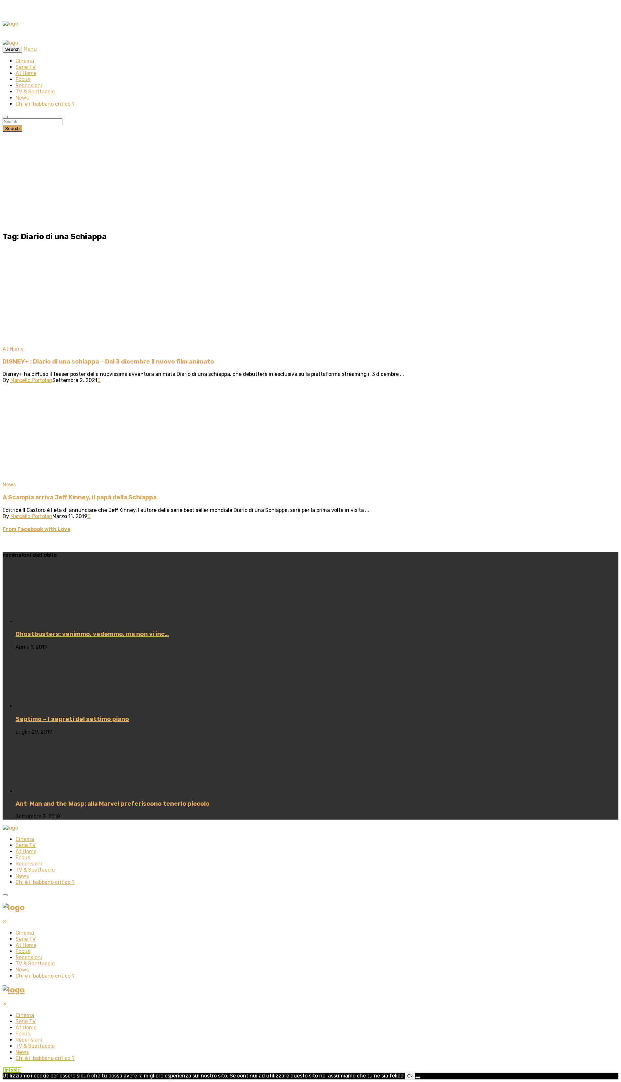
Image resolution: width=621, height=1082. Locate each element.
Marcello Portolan (31, 380)
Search (12, 128)
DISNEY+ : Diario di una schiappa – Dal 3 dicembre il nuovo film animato (108, 361)
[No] (417, 1077)
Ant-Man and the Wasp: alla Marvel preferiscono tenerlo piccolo (113, 803)
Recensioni (29, 85)
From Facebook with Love (37, 529)
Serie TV (26, 67)
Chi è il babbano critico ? (45, 104)
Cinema (25, 61)
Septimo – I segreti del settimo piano (72, 719)
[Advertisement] (310, 180)
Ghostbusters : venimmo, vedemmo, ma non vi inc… (92, 634)
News (22, 98)
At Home (26, 73)
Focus (23, 79)
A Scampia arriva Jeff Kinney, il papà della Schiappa (80, 497)
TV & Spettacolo (35, 92)
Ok (410, 1076)
